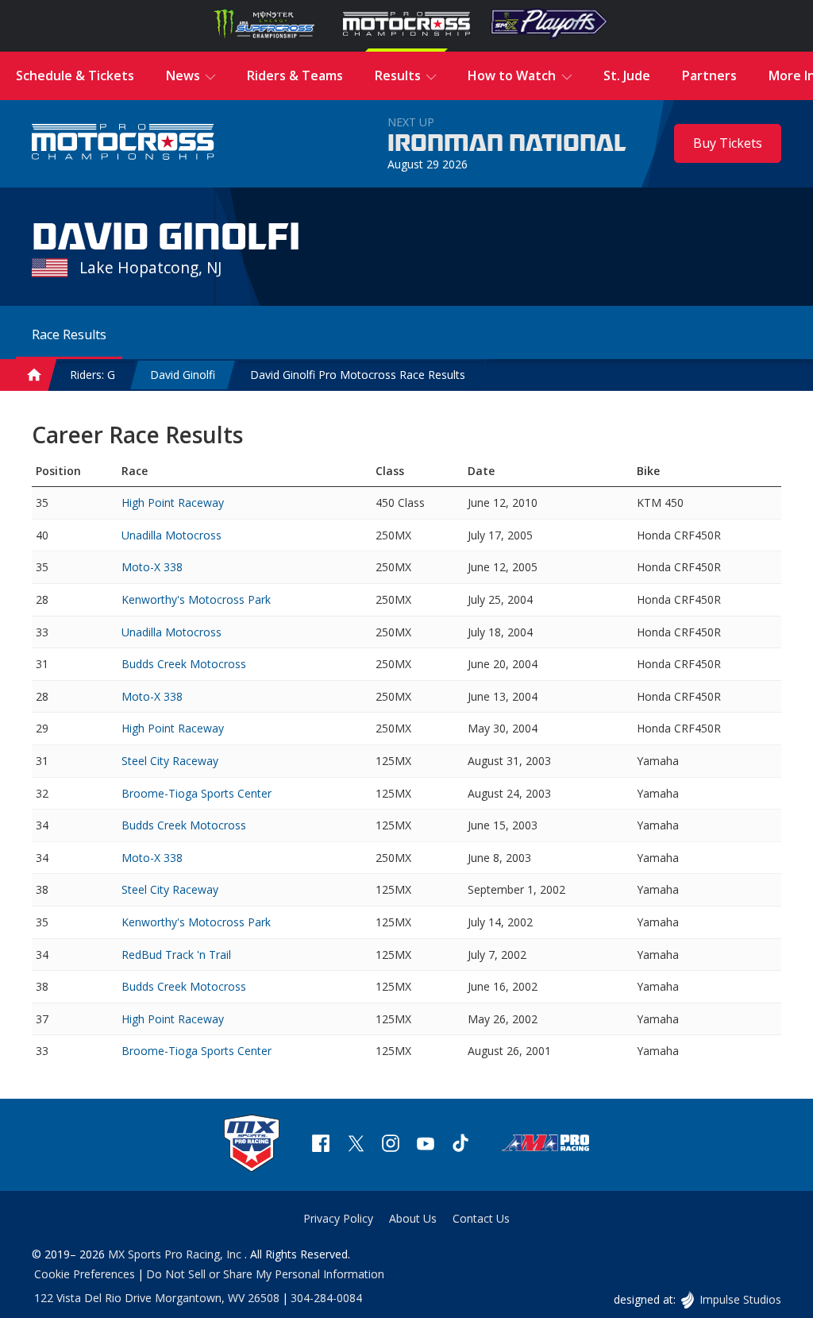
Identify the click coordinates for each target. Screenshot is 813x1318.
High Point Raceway (172, 502)
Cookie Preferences (84, 1273)
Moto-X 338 (152, 566)
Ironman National (506, 143)
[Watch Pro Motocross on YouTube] (425, 1145)
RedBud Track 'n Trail (176, 954)
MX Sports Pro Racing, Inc (176, 1254)
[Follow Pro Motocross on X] (355, 1145)
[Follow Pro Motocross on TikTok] (460, 1145)
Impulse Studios (740, 1299)
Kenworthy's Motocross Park (196, 599)
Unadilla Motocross (171, 535)
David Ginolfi (182, 374)
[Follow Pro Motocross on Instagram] (390, 1145)
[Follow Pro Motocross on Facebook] (320, 1145)
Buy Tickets (727, 143)
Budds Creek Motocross (183, 663)
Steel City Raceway (169, 760)
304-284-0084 (326, 1297)
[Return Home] (123, 143)
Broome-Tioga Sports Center (196, 793)
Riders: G (92, 374)
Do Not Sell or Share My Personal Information (265, 1273)
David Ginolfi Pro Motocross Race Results (357, 374)
